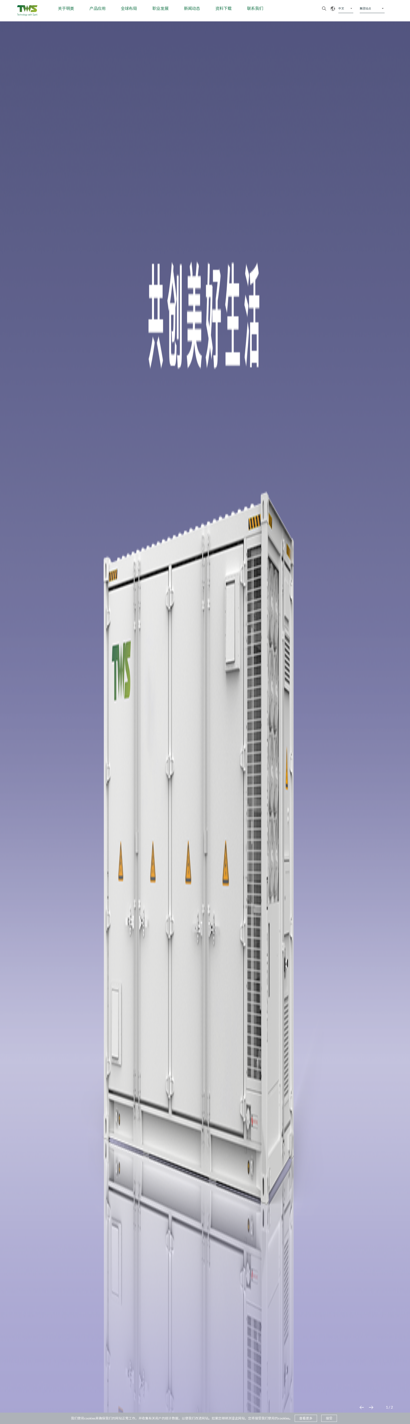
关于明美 (66, 8)
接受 (329, 1418)
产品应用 (97, 8)
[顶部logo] (27, 10)
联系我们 (255, 8)
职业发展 (160, 8)
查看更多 (305, 1418)
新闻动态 (192, 8)
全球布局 (129, 8)
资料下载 (223, 8)
